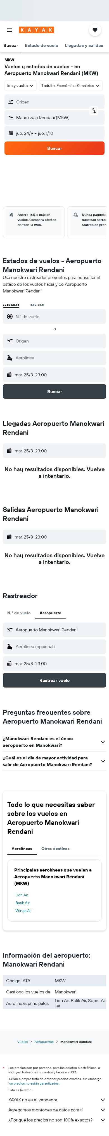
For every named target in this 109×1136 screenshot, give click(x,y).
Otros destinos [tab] (55, 848)
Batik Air (22, 902)
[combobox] (59, 341)
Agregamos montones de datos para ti (45, 1110)
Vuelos (22, 1042)
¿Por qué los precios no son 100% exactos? (50, 1120)
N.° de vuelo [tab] (19, 612)
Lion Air (21, 895)
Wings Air (23, 910)
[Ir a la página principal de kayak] (36, 30)
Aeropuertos (44, 1042)
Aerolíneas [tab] (22, 848)
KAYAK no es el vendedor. (33, 1099)
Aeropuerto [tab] (50, 612)
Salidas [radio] (37, 305)
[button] (9, 30)
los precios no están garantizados (33, 1083)
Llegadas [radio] (11, 305)
